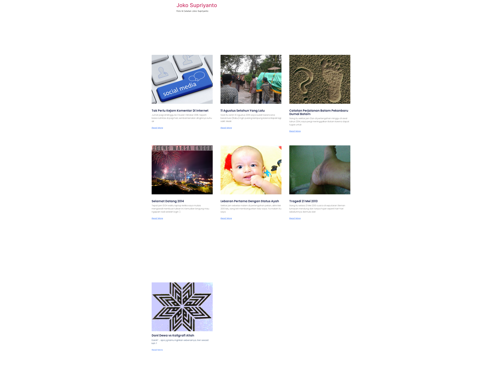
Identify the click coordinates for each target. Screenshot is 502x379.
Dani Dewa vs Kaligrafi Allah (173, 335)
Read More (157, 128)
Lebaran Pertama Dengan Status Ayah (250, 201)
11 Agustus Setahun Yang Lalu (243, 111)
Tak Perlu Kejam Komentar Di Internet (180, 111)
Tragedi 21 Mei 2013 (303, 201)
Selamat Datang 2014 (168, 201)
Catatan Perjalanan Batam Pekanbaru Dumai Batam (318, 112)
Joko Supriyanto (196, 5)
